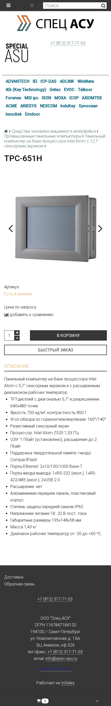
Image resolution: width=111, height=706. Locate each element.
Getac (55, 89)
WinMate (85, 81)
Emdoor (32, 114)
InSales (68, 682)
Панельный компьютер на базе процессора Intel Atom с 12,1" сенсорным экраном (54, 141)
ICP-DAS (49, 81)
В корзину (68, 335)
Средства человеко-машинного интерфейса (54, 131)
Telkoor (85, 89)
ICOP (74, 97)
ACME (11, 105)
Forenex (13, 97)
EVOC (69, 89)
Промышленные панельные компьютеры (42, 136)
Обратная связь (19, 584)
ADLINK (67, 81)
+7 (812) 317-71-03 (67, 43)
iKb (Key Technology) (26, 89)
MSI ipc (31, 97)
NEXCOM (48, 105)
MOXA (60, 97)
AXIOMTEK (92, 97)
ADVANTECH (17, 81)
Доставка (13, 577)
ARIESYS (28, 105)
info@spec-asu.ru (61, 658)
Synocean (88, 105)
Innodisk (14, 114)
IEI (35, 81)
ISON (46, 97)
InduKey (67, 105)
